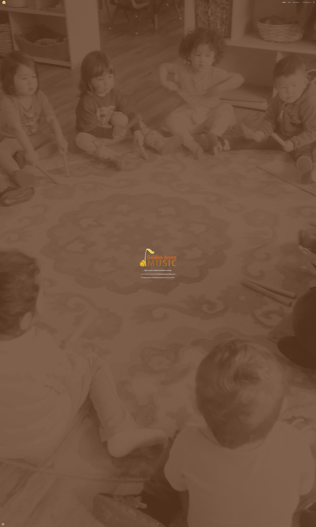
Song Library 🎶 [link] (297, 2)
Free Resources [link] (307, 2)
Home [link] (284, 2)
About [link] (289, 2)
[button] (314, 2)
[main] (158, 274)
